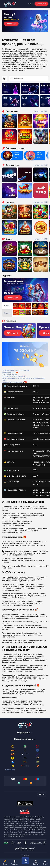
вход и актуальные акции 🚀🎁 (14, 382)
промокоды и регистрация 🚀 (13, 376)
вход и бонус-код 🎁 (10, 372)
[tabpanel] (25, 21)
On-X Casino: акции (9, 374)
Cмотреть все (40, 165)
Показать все (10, 770)
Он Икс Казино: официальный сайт (16, 371)
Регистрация (41, 4)
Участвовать (13, 298)
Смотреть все (40, 111)
